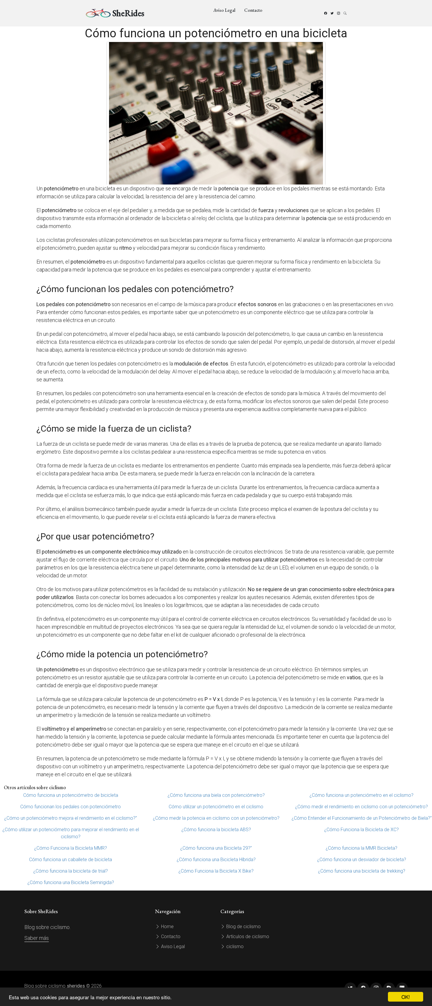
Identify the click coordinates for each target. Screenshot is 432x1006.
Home (167, 926)
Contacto (253, 10)
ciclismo (234, 946)
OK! (405, 996)
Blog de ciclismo (243, 926)
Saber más (36, 938)
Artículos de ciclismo (247, 936)
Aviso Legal (224, 10)
